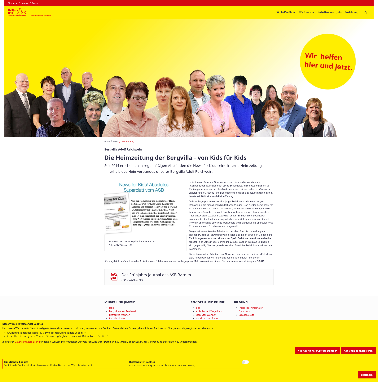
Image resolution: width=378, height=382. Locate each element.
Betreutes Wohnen (119, 314)
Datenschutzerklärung (27, 341)
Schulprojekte (246, 314)
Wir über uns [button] (306, 12)
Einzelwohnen (117, 318)
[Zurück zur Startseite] (30, 12)
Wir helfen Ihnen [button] (286, 12)
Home (107, 141)
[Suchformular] (365, 12)
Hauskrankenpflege (206, 318)
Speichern (367, 374)
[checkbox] (245, 362)
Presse (35, 3)
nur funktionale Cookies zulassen (317, 350)
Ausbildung (351, 12)
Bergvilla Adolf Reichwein (123, 311)
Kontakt (24, 3)
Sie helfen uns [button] (325, 12)
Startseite (12, 3)
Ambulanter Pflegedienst (209, 311)
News (116, 141)
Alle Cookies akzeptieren (358, 350)
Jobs (339, 12)
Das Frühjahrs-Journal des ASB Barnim (156, 274)
